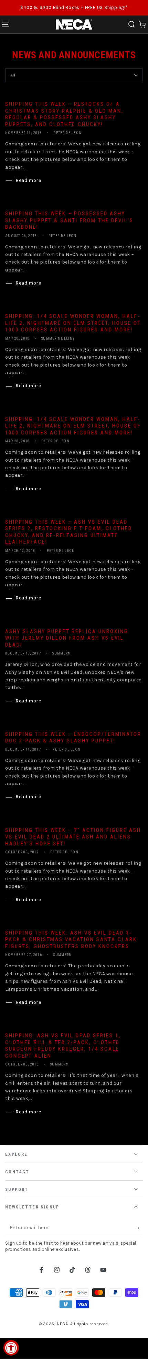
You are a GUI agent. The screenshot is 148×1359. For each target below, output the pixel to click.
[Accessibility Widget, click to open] (11, 1348)
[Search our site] (131, 24)
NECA (62, 1323)
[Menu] (5, 24)
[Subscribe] (139, 1228)
